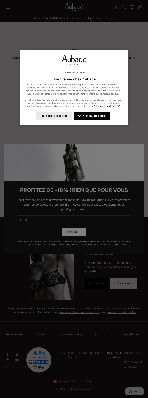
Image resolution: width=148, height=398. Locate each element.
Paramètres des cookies (54, 116)
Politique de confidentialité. (107, 106)
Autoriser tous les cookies (92, 116)
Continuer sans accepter (74, 72)
